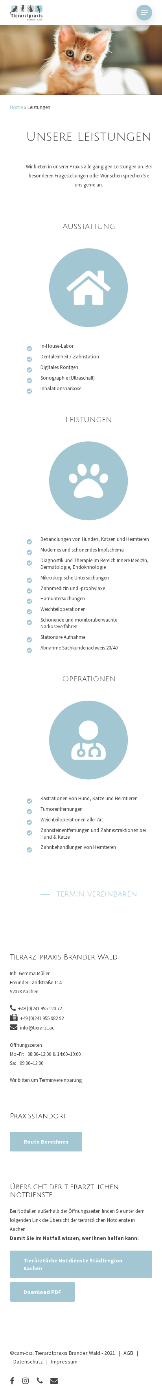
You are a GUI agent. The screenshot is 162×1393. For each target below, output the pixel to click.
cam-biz (23, 1352)
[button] (144, 13)
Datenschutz (28, 1361)
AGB (128, 1352)
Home (16, 107)
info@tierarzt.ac (37, 1027)
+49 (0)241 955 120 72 (40, 1008)
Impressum (64, 1361)
